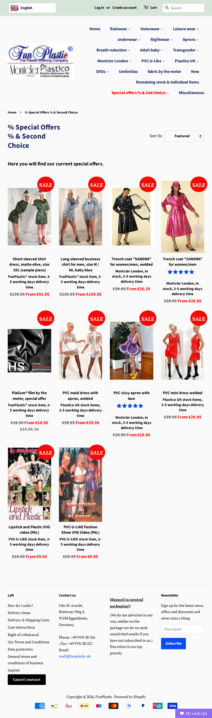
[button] (181, 272)
